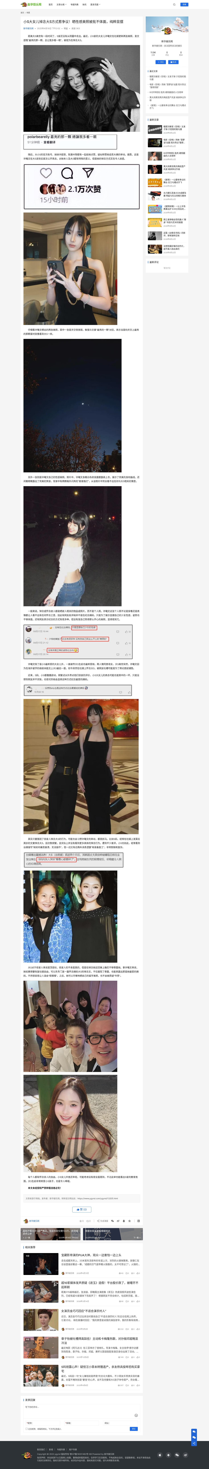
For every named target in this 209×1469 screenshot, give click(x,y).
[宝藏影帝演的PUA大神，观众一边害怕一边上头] (40, 1264)
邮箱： (68, 1423)
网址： (108, 1423)
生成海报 (104, 1221)
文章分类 (61, 4)
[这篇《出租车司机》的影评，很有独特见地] (155, 235)
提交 (133, 1429)
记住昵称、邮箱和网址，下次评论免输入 (44, 1429)
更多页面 (94, 4)
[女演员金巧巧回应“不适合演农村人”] (40, 1320)
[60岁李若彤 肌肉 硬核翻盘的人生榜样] (155, 156)
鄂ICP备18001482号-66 (81, 1454)
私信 (174, 62)
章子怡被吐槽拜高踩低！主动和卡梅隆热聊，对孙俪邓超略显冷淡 (99, 1341)
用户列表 (73, 1449)
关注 (162, 62)
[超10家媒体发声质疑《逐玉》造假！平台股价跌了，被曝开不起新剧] (40, 1292)
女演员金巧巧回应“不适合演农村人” (83, 1311)
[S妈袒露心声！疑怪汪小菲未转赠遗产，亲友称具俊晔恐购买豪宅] (40, 1376)
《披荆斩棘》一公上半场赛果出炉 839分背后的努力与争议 (175, 209)
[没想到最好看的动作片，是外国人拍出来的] (155, 249)
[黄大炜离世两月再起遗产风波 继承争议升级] (155, 169)
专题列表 (74, 4)
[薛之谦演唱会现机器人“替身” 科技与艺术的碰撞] (155, 222)
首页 (51, 4)
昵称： (30, 1423)
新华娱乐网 (28, 28)
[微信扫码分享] (112, 1221)
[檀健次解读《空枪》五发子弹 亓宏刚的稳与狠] (155, 129)
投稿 (184, 4)
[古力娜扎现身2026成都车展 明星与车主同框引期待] (155, 195)
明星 (66, 28)
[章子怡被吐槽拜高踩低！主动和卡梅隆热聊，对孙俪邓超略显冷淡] (40, 1348)
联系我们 (41, 1449)
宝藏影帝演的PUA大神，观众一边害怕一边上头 (91, 1255)
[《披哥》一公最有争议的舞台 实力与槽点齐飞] (155, 182)
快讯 (84, 4)
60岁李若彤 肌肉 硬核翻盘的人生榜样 (166, 92)
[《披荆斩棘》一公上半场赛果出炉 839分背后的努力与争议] (155, 209)
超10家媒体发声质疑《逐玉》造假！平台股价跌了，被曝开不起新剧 (99, 1285)
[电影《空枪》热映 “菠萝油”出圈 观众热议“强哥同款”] (155, 142)
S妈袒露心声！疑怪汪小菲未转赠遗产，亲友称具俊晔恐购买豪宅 (100, 1369)
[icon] (160, 1455)
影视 (51, 1449)
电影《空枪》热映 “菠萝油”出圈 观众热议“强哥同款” (174, 142)
